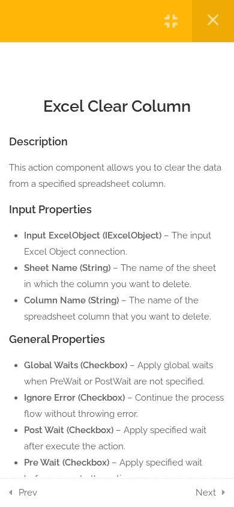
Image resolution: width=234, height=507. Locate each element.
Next (206, 492)
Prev (28, 492)
